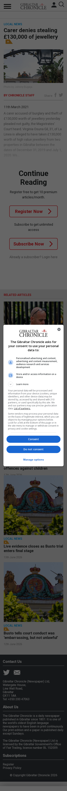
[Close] (59, 329)
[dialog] (33, 395)
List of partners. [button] (22, 408)
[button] (33, 384)
